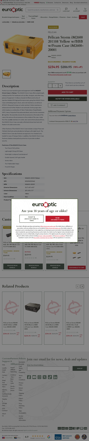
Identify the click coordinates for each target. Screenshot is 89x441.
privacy (40, 236)
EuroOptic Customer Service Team (43, 237)
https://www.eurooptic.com (47, 226)
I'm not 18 (32, 218)
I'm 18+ (57, 219)
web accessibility (47, 236)
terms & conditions (60, 236)
